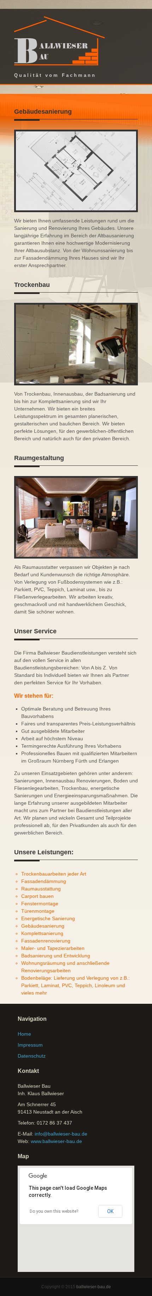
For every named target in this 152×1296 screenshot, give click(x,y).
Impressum (30, 1045)
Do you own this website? (54, 1211)
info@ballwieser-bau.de (61, 1134)
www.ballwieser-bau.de (56, 1141)
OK (110, 1211)
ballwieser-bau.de (93, 1286)
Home (24, 1034)
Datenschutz (32, 1056)
